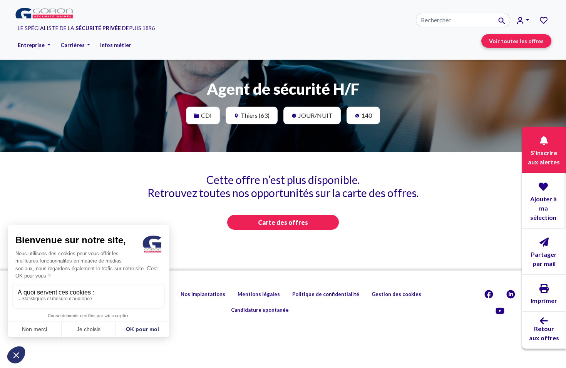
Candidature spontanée (260, 310)
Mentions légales (259, 294)
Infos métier (115, 45)
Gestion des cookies (396, 294)
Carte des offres (283, 222)
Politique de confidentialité (325, 294)
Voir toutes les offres (516, 41)
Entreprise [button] (32, 45)
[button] (523, 20)
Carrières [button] (73, 45)
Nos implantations (203, 294)
